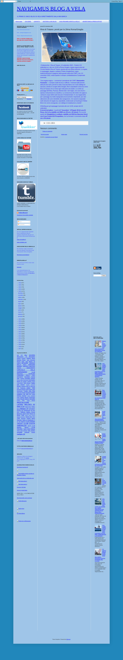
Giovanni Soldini (30, 392)
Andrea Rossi (21, 360)
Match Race (28, 406)
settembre (20, 299)
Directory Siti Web (21, 487)
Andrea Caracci (21, 358)
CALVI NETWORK (22, 363)
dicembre (20, 293)
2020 (20, 321)
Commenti (21, 224)
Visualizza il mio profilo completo (25, 215)
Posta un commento (47, 131)
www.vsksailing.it (21, 239)
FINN (33, 388)
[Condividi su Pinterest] (54, 123)
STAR (22, 415)
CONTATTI (37, 21)
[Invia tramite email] (47, 123)
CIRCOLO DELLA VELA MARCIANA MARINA (26, 364)
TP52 (18, 418)
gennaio (20, 316)
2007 (20, 348)
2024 (20, 287)
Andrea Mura (31, 358)
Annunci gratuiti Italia (22, 490)
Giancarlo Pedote (21, 392)
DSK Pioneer (27, 383)
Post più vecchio (84, 134)
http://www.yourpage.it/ (22, 467)
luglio (19, 303)
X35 (20, 421)
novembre (20, 295)
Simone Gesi (29, 416)
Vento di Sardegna (28, 420)
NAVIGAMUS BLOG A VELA (51, 9)
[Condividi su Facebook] (52, 123)
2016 (20, 329)
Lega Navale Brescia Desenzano (26, 397)
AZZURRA (32, 355)
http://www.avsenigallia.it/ (23, 254)
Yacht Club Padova (29, 429)
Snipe (34, 416)
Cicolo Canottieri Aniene (27, 378)
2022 (20, 291)
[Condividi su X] (51, 123)
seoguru (27, 458)
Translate (29, 99)
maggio (20, 308)
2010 (20, 342)
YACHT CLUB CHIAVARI (28, 421)
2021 (20, 319)
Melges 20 (24, 409)
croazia (33, 432)
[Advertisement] (98, 53)
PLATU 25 (20, 410)
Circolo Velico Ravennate (22, 380)
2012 (20, 338)
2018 (20, 325)
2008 (20, 346)
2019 (20, 323)
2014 (20, 333)
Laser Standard (31, 395)
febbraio (20, 314)
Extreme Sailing (25, 388)
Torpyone (23, 418)
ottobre (20, 297)
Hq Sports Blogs (21, 513)
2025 (20, 285)
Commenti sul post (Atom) (51, 137)
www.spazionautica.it (26, 440)
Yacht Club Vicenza (22, 430)
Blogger (68, 639)
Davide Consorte (30, 384)
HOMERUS (20, 394)
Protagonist (27, 410)
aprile (19, 310)
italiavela (19, 267)
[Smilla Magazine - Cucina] (22, 501)
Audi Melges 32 (30, 361)
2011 (20, 340)
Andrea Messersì (23, 212)
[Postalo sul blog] (49, 123)
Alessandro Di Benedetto (26, 356)
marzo (20, 312)
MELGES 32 (29, 404)
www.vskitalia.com (22, 242)
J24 (24, 394)
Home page (18, 21)
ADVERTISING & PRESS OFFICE (92, 21)
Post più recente (45, 134)
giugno (20, 305)
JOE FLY (28, 394)
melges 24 (21, 434)
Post (20, 221)
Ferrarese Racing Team (23, 389)
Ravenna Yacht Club (23, 413)
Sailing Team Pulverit (30, 415)
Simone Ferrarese (21, 416)
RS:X (18, 412)
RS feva (33, 410)
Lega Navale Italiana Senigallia (26, 399)
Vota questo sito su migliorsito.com (25, 478)
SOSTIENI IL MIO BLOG (50, 21)
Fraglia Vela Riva (29, 391)
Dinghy (19, 386)
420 (18, 355)
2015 (20, 331)
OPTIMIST (32, 409)
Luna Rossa (31, 400)
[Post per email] (44, 122)
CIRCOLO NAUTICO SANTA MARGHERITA (26, 367)
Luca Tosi (20, 400)
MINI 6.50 (21, 407)
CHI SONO (28, 21)
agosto (20, 301)
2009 (20, 344)
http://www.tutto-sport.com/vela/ (24, 498)
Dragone (23, 386)
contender (26, 432)
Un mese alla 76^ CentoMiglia (104, 481)
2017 (20, 327)
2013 (20, 336)
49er (25, 355)
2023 (20, 289)
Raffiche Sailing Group (28, 412)
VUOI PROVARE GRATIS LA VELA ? (69, 21)
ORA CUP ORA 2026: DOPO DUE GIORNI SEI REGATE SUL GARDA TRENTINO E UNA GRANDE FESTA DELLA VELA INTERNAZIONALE (100, 506)
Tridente (29, 418)
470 (22, 355)
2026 (20, 282)
